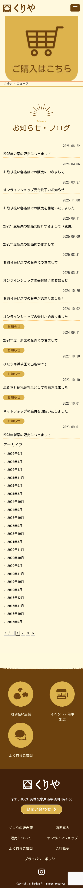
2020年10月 (15, 557)
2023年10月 (15, 517)
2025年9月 (14, 485)
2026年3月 (14, 469)
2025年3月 (14, 493)
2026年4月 (14, 461)
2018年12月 (15, 597)
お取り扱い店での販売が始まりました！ (33, 298)
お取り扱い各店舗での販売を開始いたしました (39, 208)
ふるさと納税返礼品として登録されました (35, 387)
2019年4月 (14, 589)
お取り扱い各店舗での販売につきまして (33, 172)
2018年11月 (15, 605)
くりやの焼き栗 (21, 828)
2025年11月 (15, 477)
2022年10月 (15, 533)
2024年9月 (14, 509)
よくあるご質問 (21, 848)
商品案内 (62, 828)
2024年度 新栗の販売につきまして (30, 340)
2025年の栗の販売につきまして (27, 154)
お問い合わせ (40, 809)
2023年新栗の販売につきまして (27, 435)
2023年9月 (14, 525)
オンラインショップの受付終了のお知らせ (35, 280)
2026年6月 (14, 453)
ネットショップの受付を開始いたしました (35, 411)
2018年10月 (15, 613)
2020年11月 (15, 549)
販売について (21, 838)
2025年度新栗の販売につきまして (28, 244)
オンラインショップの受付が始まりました (35, 316)
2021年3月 (14, 541)
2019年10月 (15, 581)
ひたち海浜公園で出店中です (25, 364)
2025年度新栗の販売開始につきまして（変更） (39, 226)
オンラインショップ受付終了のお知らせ (33, 190)
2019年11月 (15, 573)
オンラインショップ (62, 838)
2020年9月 (14, 565)
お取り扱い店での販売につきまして (30, 262)
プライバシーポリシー (41, 859)
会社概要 (62, 848)
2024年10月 (15, 501)
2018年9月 (14, 621)
